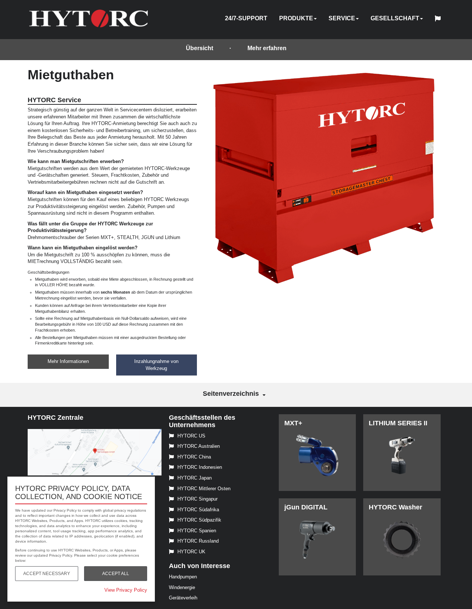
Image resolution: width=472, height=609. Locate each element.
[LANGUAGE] (439, 19)
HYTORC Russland (198, 541)
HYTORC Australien (198, 446)
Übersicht (199, 48)
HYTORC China (194, 457)
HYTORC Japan (194, 478)
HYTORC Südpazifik (199, 520)
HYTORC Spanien (196, 530)
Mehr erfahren (267, 48)
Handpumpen (183, 576)
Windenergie (182, 587)
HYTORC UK (191, 551)
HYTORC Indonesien (199, 467)
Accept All (115, 573)
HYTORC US (191, 436)
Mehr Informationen (68, 361)
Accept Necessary (46, 573)
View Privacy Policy (125, 590)
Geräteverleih (183, 598)
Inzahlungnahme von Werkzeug (156, 365)
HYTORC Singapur (197, 499)
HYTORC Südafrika (198, 509)
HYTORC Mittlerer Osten (203, 488)
